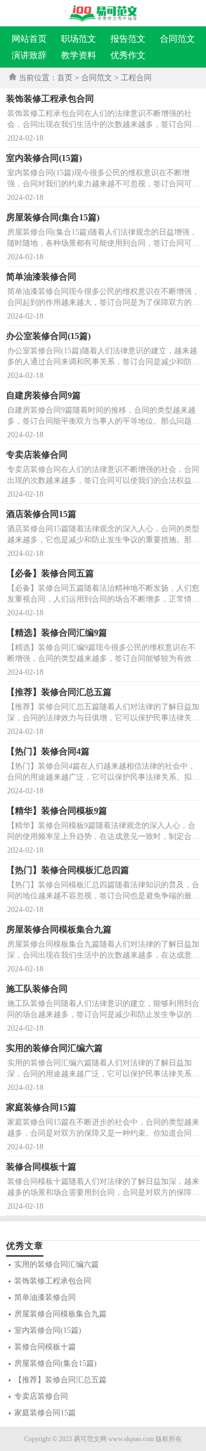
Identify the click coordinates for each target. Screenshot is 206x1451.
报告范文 (128, 38)
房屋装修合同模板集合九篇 (60, 1314)
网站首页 (29, 38)
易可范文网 (90, 1439)
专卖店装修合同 (41, 1396)
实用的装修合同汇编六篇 (56, 1264)
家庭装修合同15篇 (45, 1413)
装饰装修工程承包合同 (52, 1281)
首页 (65, 78)
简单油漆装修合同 (45, 1297)
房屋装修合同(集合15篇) (55, 1363)
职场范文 (78, 38)
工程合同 (136, 78)
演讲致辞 (29, 55)
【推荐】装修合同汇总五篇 (60, 1380)
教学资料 (78, 55)
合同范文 (177, 38)
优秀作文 (128, 55)
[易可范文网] (103, 13)
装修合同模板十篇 (45, 1347)
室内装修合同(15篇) (47, 1330)
